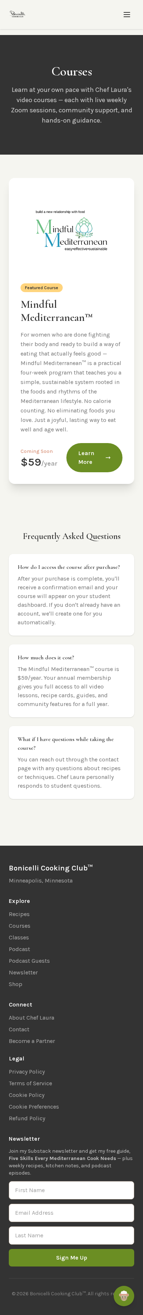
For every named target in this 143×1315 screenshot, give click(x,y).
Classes (19, 937)
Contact (19, 1029)
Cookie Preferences (34, 1106)
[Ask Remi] (124, 1296)
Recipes (19, 914)
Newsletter (23, 972)
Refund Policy (27, 1118)
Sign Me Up (71, 1257)
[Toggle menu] (127, 14)
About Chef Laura (31, 1017)
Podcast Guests (29, 960)
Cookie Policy (26, 1094)
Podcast (19, 949)
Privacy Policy (27, 1071)
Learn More (86, 457)
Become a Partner (32, 1040)
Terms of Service (30, 1083)
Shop (15, 984)
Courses (19, 925)
